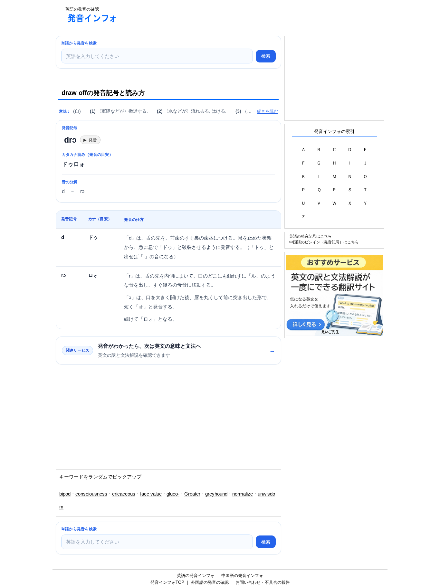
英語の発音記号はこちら (310, 236)
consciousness (91, 494)
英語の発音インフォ (196, 575)
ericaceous (123, 494)
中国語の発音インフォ (242, 575)
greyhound (216, 494)
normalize (242, 494)
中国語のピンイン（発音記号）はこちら (324, 242)
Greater (192, 494)
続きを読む (267, 111)
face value (151, 494)
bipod (65, 494)
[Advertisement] (240, 14)
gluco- (173, 494)
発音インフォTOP (167, 582)
